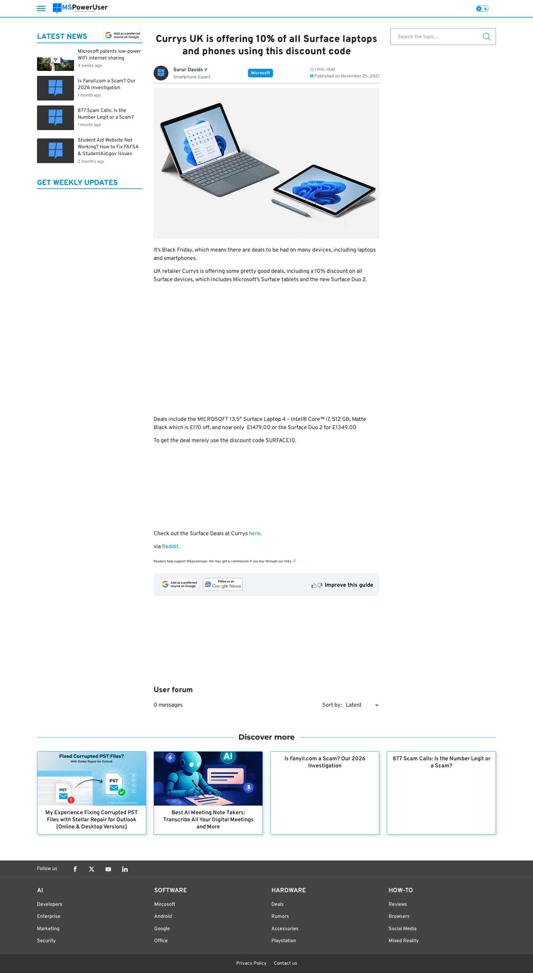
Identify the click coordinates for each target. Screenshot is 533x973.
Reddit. (170, 546)
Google (162, 929)
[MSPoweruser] (80, 8)
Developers (49, 904)
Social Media (402, 929)
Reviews (398, 904)
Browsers (399, 916)
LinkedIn (125, 869)
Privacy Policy (251, 964)
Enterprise (48, 916)
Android (163, 916)
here (254, 533)
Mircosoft (164, 904)
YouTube (108, 869)
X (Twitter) (91, 869)
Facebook (75, 869)
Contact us (285, 964)
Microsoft (260, 73)
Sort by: (332, 705)
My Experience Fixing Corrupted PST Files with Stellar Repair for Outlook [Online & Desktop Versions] (91, 820)
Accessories (285, 929)
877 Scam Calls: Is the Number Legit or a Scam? (441, 762)
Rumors (280, 916)
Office (161, 941)
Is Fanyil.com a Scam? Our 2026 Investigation (325, 762)
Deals (277, 904)
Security (46, 941)
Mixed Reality (404, 941)
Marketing (48, 929)
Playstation (283, 941)
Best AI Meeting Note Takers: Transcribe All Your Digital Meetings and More (208, 820)
